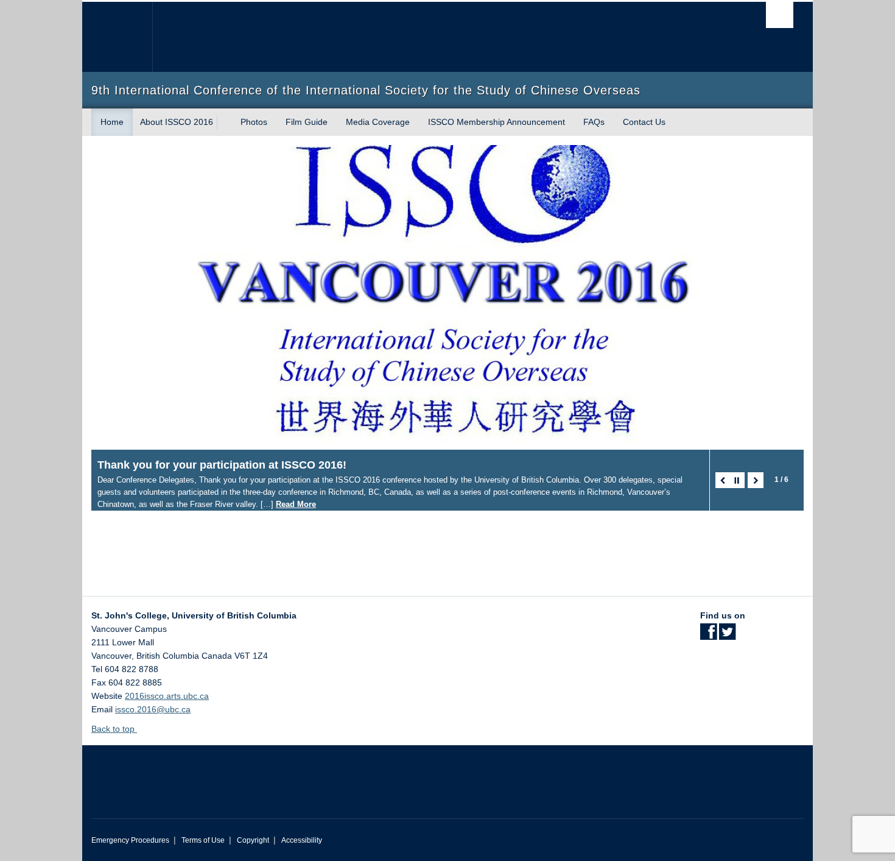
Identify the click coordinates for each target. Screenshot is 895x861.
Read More (296, 504)
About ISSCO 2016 (176, 122)
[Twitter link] (727, 635)
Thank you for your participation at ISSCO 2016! (221, 465)
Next (755, 480)
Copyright (253, 840)
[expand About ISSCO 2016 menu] (224, 122)
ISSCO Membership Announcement (496, 122)
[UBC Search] (779, 15)
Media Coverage (378, 122)
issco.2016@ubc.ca (153, 709)
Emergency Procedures (130, 840)
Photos (253, 122)
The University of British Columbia (117, 37)
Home (112, 122)
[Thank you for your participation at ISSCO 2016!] (447, 297)
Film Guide (307, 122)
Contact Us (644, 122)
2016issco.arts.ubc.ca (167, 696)
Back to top (114, 729)
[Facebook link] (708, 635)
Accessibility (301, 840)
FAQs (594, 122)
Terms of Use (203, 840)
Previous (723, 480)
